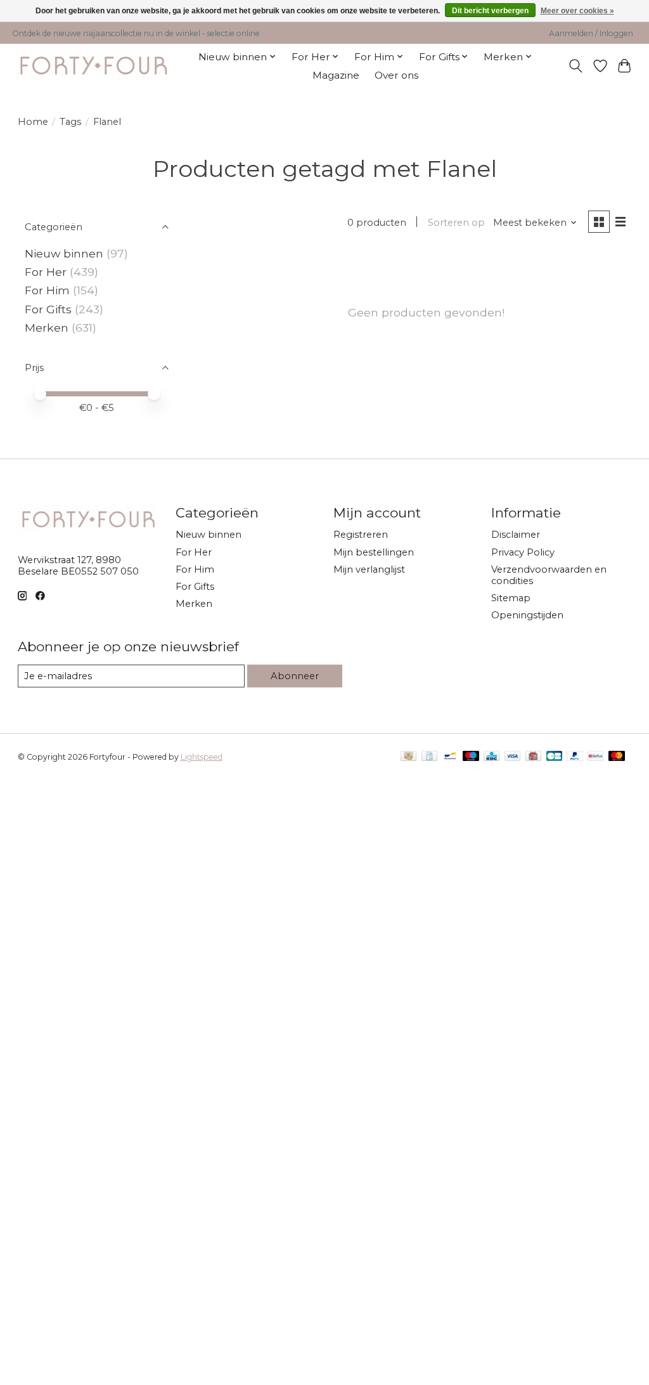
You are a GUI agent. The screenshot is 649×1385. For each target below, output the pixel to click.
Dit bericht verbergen (490, 10)
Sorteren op (456, 222)
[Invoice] (429, 757)
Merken (46, 327)
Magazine (335, 75)
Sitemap (510, 598)
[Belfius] (595, 757)
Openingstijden (527, 615)
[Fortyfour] (92, 65)
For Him (47, 290)
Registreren (360, 534)
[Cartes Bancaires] (554, 757)
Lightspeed (201, 757)
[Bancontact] (450, 757)
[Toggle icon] (575, 66)
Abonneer (295, 676)
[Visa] (512, 757)
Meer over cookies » (577, 10)
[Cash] (408, 757)
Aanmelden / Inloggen (591, 33)
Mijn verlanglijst (369, 569)
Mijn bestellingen (373, 552)
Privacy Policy (523, 552)
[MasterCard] (616, 757)
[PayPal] (575, 757)
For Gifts (48, 309)
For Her (47, 271)
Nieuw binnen (64, 253)
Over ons (396, 75)
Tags (70, 121)
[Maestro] (471, 757)
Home (33, 121)
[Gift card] (533, 757)
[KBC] (491, 757)
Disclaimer (515, 534)
